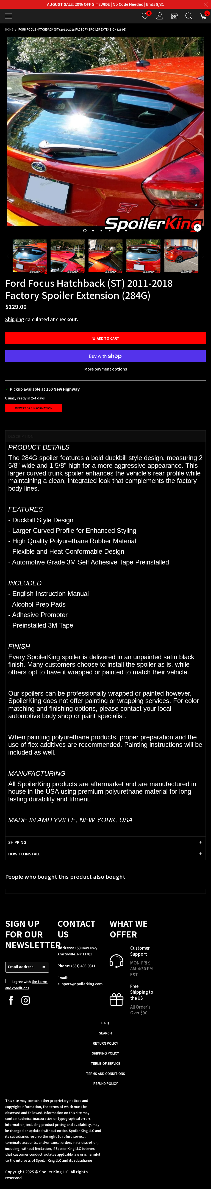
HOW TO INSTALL (24, 853)
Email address (21, 966)
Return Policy (105, 1043)
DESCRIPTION (21, 436)
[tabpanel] (105, 135)
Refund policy (105, 1083)
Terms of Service (105, 1063)
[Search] (189, 15)
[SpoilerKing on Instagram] (25, 1000)
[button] (8, 256)
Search (105, 1033)
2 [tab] (93, 230)
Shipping (14, 319)
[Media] (197, 228)
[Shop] (174, 15)
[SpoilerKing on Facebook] (10, 1000)
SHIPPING (17, 842)
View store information (33, 408)
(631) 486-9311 (83, 965)
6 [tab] (126, 230)
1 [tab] (85, 230)
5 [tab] (118, 230)
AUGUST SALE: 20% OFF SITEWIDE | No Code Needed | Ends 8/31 (105, 4)
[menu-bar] (10, 16)
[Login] (159, 15)
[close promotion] (206, 4)
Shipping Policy (105, 1053)
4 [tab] (109, 230)
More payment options (105, 369)
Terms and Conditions (105, 1073)
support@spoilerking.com (80, 983)
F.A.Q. (105, 1022)
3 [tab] (101, 230)
